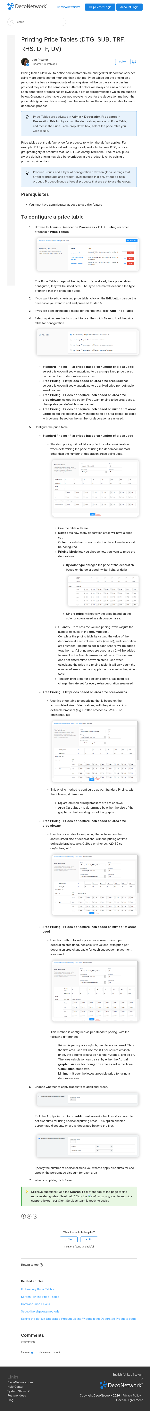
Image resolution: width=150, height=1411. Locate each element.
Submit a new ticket (68, 7)
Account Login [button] (129, 7)
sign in (33, 1352)
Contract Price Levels (35, 1304)
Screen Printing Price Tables (40, 1297)
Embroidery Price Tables (37, 1289)
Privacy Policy (131, 1395)
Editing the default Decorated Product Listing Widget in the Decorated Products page (78, 1319)
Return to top (30, 1264)
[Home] (27, 9)
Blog (10, 1400)
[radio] (69, 1239)
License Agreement (129, 1400)
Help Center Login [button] (100, 7)
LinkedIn (34, 1216)
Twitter (29, 1216)
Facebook (23, 1216)
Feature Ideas (16, 1395)
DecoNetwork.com (20, 1382)
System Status (17, 1391)
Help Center (15, 1386)
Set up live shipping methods (40, 1311)
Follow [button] (122, 61)
